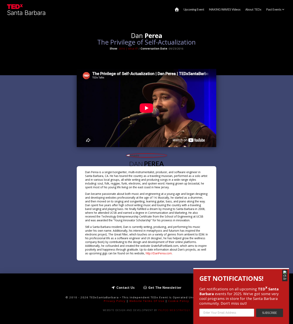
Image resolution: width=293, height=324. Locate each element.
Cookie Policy (178, 301)
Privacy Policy (115, 301)
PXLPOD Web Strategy (174, 310)
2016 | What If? (128, 48)
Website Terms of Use (146, 301)
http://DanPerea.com (159, 253)
